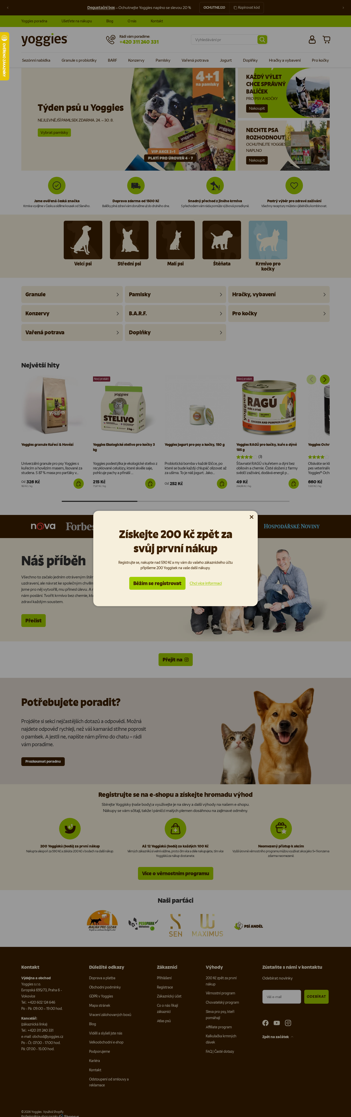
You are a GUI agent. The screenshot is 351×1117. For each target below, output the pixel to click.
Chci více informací (206, 583)
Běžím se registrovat (157, 583)
